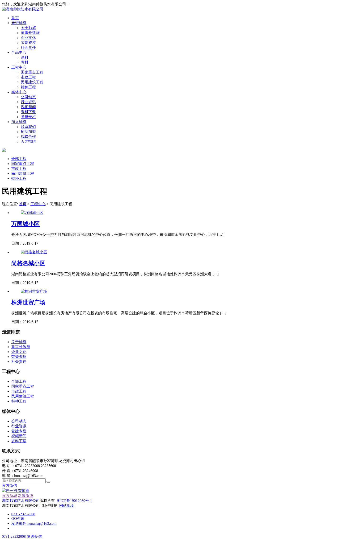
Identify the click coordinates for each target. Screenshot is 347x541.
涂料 (24, 57)
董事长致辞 (30, 33)
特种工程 (28, 87)
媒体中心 (18, 92)
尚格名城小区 (28, 263)
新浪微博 (25, 496)
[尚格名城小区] (34, 252)
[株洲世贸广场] (34, 291)
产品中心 (18, 52)
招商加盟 (28, 132)
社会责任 (28, 47)
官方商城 (9, 496)
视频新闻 (28, 107)
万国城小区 (25, 224)
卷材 (24, 62)
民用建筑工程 (32, 82)
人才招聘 (28, 141)
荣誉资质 (28, 43)
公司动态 (28, 97)
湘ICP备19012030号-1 (74, 501)
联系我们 (28, 127)
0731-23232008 (23, 514)
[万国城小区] (32, 213)
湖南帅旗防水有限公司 (21, 501)
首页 (15, 18)
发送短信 (34, 536)
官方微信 (15, 488)
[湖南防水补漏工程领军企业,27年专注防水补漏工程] (22, 9)
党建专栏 (28, 117)
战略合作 (28, 137)
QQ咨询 (18, 518)
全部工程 (18, 159)
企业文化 (28, 38)
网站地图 (66, 506)
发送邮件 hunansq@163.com (33, 523)
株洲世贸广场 (28, 302)
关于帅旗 (28, 28)
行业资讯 (28, 102)
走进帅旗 (18, 23)
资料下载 (28, 112)
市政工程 (28, 77)
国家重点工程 (32, 72)
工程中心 (18, 67)
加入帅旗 (18, 122)
